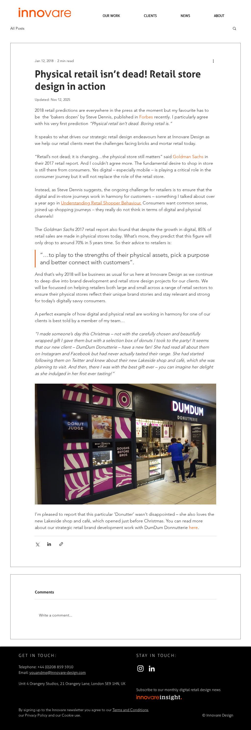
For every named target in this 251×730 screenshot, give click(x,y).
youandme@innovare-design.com (57, 672)
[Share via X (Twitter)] (37, 544)
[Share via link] (61, 544)
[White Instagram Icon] (140, 668)
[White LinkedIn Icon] (152, 668)
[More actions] (213, 61)
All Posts (17, 28)
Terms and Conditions (130, 709)
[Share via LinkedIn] (49, 544)
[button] (234, 28)
